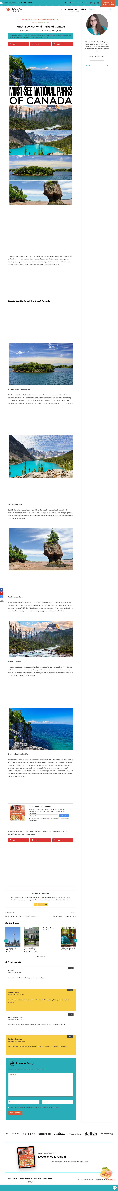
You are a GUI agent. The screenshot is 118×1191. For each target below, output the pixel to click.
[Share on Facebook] (1, 590)
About (67, 3)
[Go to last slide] (6, 941)
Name (11, 1102)
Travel (34, 23)
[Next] (75, 941)
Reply (70, 968)
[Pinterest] (98, 2)
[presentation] (12, 937)
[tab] (37, 956)
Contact (72, 3)
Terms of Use (37, 1178)
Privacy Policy (47, 1178)
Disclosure (28, 1178)
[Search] (107, 65)
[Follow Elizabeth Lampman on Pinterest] (46, 904)
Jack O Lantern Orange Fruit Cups (64, 914)
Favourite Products (82, 3)
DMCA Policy (30, 1182)
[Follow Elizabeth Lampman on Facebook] (35, 904)
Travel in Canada (43, 23)
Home (63, 9)
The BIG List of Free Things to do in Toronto (12, 950)
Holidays (83, 9)
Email (45, 1102)
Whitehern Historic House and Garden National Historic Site (31, 950)
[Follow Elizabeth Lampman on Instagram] (42, 904)
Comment (13, 1075)
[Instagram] (94, 2)
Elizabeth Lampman (27, 31)
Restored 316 (112, 1179)
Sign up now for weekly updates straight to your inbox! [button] (70, 1162)
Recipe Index (72, 9)
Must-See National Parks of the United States (21, 914)
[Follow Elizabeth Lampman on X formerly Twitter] (39, 904)
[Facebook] (90, 2)
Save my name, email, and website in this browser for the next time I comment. (35, 1107)
